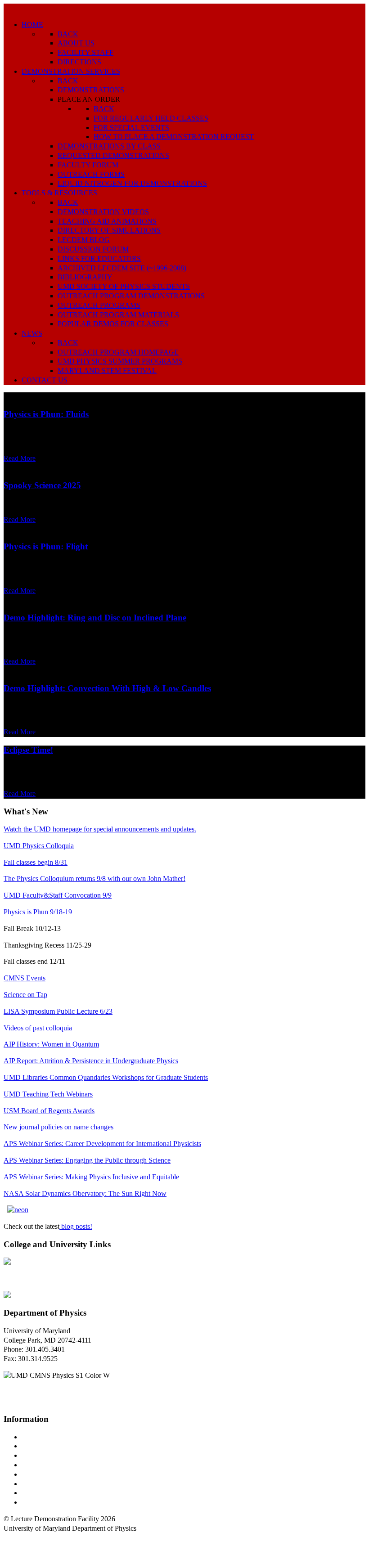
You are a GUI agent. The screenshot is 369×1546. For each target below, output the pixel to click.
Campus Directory (48, 1437)
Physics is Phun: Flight (46, 546)
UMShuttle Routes (48, 1474)
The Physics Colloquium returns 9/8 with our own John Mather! (94, 878)
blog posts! (75, 1226)
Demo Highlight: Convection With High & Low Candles (107, 688)
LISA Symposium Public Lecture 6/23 (58, 1011)
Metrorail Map (42, 1465)
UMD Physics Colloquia (39, 845)
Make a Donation (46, 1484)
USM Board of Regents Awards (49, 1111)
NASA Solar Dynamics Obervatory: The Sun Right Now (85, 1193)
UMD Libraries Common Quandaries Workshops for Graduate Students (106, 1077)
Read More (20, 458)
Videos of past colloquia (38, 1028)
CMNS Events (24, 978)
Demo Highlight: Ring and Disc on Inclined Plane (95, 617)
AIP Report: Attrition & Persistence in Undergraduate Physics (91, 1061)
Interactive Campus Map (56, 1455)
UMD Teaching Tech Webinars (48, 1094)
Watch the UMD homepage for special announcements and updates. (100, 829)
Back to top (20, 1538)
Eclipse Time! (28, 750)
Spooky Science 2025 (42, 485)
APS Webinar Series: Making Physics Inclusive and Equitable (91, 1177)
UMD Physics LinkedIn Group (66, 1493)
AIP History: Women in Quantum (51, 1044)
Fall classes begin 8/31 (36, 862)
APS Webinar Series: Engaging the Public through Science (87, 1160)
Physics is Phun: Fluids (46, 414)
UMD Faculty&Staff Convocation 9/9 (58, 895)
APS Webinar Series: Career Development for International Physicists (102, 1143)
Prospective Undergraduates (61, 1446)
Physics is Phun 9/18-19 (38, 912)
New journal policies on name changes (58, 1127)
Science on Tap (25, 994)
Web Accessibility (47, 1502)
